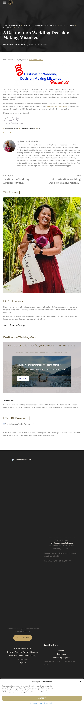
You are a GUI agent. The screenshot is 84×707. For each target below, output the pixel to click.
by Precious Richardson (37, 44)
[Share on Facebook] (3, 132)
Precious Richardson (36, 60)
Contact (22, 663)
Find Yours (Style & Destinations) (22, 655)
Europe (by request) (61, 657)
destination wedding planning (56, 106)
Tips (18, 28)
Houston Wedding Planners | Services (22, 652)
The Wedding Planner (23, 648)
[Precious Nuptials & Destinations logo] (22, 541)
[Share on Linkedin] (10, 132)
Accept (42, 698)
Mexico (61, 650)
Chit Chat (28, 25)
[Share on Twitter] (7, 132)
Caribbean (61, 654)
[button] (81, 681)
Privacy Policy (48, 703)
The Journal (23, 659)
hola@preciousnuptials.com (61, 543)
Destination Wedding (46, 25)
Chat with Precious (11, 128)
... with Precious (11, 25)
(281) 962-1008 (61, 540)
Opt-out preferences (36, 703)
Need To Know (67, 25)
